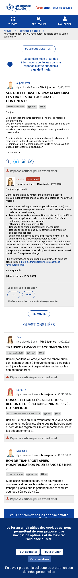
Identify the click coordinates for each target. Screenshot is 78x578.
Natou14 (21, 389)
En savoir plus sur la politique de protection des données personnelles (39, 569)
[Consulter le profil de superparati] (10, 88)
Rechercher (39, 24)
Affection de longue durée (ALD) (23, 414)
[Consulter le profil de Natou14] (10, 395)
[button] (39, 14)
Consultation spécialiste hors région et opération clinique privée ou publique (38, 404)
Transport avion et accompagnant (37, 347)
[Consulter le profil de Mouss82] (10, 456)
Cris (19, 337)
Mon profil (64, 24)
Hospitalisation (15, 353)
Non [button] (30, 295)
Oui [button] (16, 294)
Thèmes (13, 24)
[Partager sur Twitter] (16, 162)
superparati (23, 83)
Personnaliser (39, 559)
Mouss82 (22, 450)
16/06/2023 (49, 184)
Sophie (20, 179)
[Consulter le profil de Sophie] (10, 184)
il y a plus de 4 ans (25, 184)
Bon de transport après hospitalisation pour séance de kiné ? (39, 465)
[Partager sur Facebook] (8, 162)
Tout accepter (28, 552)
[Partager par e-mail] (23, 162)
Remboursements (15, 107)
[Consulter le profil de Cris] (10, 342)
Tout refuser (52, 552)
